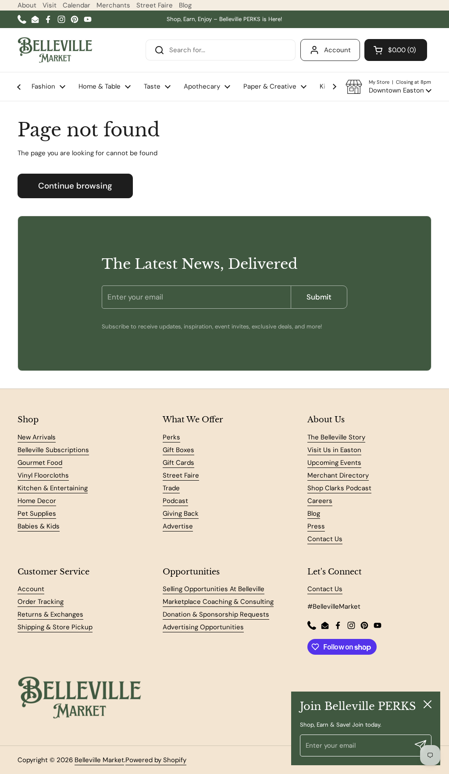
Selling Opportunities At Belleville (213, 589)
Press (316, 526)
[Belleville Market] (55, 50)
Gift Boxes (178, 450)
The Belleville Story (336, 437)
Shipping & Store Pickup (55, 627)
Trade (171, 488)
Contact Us (324, 539)
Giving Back (181, 513)
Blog (185, 5)
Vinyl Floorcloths (43, 475)
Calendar (76, 5)
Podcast (175, 500)
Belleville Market (99, 760)
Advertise (178, 526)
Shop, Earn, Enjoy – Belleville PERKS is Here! (224, 19)
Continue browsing (75, 185)
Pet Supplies (37, 513)
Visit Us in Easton (334, 450)
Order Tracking (41, 601)
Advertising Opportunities (203, 627)
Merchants (113, 5)
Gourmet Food (40, 462)
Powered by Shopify (155, 760)
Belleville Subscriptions (53, 450)
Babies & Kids (39, 526)
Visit (50, 5)
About (27, 5)
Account (337, 50)
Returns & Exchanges (50, 614)
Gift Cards (178, 462)
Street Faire (154, 5)
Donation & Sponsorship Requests (216, 614)
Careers (319, 500)
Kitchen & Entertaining (53, 488)
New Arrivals (37, 437)
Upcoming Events (334, 462)
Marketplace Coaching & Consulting (218, 601)
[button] (388, 86)
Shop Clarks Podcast (339, 488)
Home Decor (37, 500)
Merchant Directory (338, 475)
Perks (171, 437)
